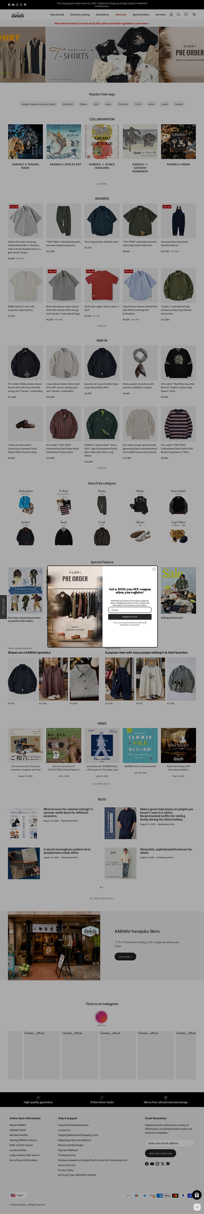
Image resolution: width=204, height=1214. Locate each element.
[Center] (154, 569)
